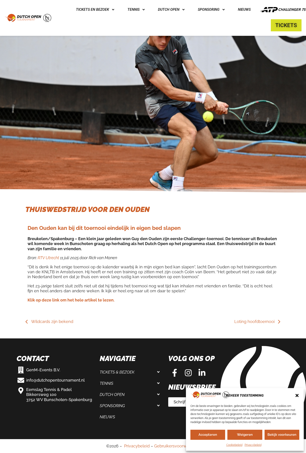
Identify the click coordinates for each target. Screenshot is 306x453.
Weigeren (245, 435)
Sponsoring (112, 405)
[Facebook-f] (174, 373)
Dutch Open (112, 394)
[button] (297, 395)
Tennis (106, 383)
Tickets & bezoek (117, 372)
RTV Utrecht (48, 257)
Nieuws (244, 9)
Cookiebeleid (234, 445)
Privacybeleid (253, 445)
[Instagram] (188, 373)
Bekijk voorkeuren (281, 435)
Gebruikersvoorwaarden (177, 446)
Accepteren (207, 435)
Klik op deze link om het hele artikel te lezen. (71, 300)
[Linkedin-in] (202, 373)
